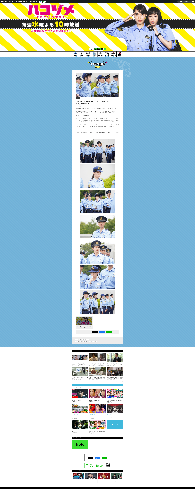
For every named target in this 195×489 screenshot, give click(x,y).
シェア (98, 458)
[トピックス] (107, 54)
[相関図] (88, 54)
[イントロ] (75, 54)
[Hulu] (97, 49)
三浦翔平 (86, 341)
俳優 (80, 339)
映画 (21, 1)
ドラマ (6, 1)
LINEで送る (104, 458)
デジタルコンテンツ (85, 339)
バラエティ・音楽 (17, 1)
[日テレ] (2, 1)
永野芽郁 (82, 341)
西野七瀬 (95, 341)
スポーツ (23, 1)
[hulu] (44, 1)
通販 (36, 1)
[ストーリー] (81, 54)
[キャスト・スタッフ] (101, 54)
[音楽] (120, 54)
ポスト (91, 458)
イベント (33, 1)
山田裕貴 (90, 341)
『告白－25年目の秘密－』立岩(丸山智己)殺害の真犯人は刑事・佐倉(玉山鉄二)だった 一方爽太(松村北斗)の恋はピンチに (115, 378)
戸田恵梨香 (77, 341)
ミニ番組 (30, 1)
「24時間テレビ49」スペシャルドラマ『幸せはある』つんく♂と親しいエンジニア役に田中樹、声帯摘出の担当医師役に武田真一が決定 (97, 364)
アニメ (27, 1)
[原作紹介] (113, 54)
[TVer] (40, 1)
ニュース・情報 (10, 1)
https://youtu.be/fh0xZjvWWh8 (84, 115)
